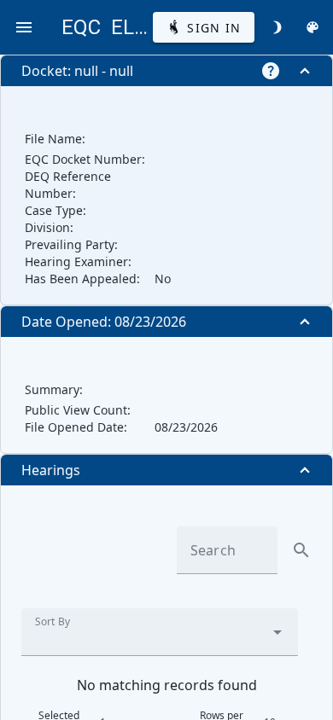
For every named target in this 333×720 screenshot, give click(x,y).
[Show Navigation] (23, 27)
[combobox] (159, 632)
